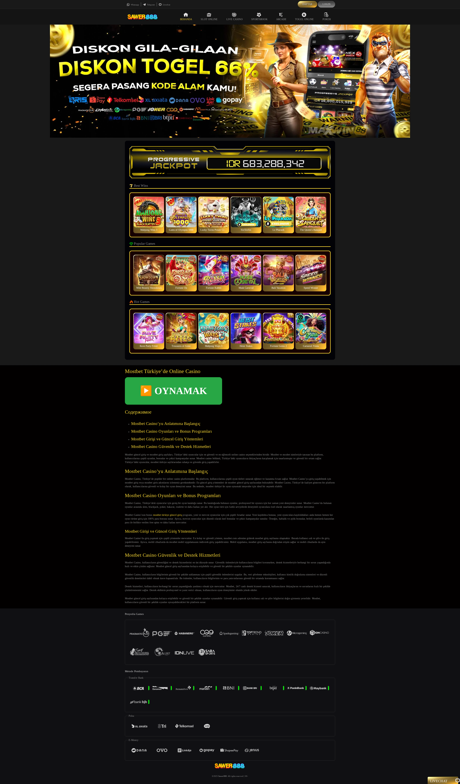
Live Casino (234, 19)
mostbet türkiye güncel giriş (167, 515)
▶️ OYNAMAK (173, 390)
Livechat (166, 5)
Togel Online (304, 19)
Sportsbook (259, 19)
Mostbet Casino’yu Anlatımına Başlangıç (165, 423)
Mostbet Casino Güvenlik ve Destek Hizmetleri (171, 446)
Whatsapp (134, 5)
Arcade (281, 19)
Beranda (186, 19)
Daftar (307, 4)
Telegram (150, 5)
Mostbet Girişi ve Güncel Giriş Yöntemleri (167, 439)
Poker (327, 19)
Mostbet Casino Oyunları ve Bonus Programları (171, 431)
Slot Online (209, 19)
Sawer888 (222, 776)
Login (327, 4)
